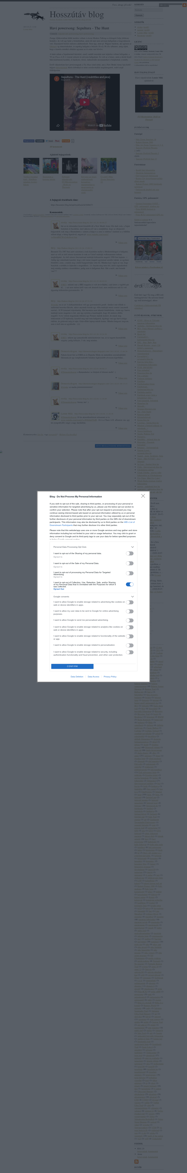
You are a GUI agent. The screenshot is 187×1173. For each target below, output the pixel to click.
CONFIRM (72, 666)
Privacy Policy (110, 676)
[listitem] (93, 547)
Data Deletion (77, 676)
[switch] (130, 553)
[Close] (144, 497)
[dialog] (93, 586)
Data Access (93, 676)
